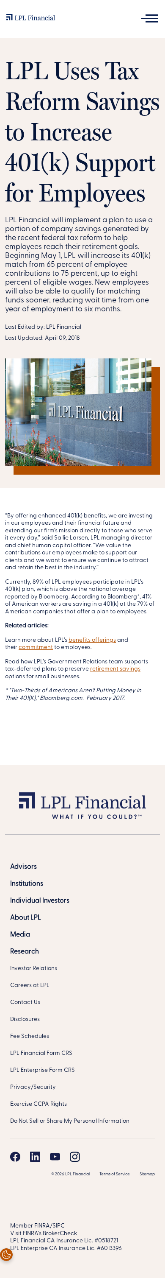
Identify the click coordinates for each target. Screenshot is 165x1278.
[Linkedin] (35, 1157)
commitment (36, 647)
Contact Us (25, 1002)
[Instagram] (75, 1157)
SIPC (58, 1226)
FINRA (42, 1226)
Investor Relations (33, 968)
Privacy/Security (33, 1087)
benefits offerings (92, 640)
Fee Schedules (29, 1036)
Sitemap (147, 1174)
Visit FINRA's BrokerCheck (43, 1233)
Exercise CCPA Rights (38, 1104)
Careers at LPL (30, 985)
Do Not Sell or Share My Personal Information (69, 1121)
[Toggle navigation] (150, 18)
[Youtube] (55, 1157)
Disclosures (25, 1019)
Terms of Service (114, 1174)
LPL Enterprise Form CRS (42, 1070)
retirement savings (115, 669)
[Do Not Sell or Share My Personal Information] (6, 1254)
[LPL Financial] (30, 19)
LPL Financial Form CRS (41, 1053)
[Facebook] (15, 1157)
